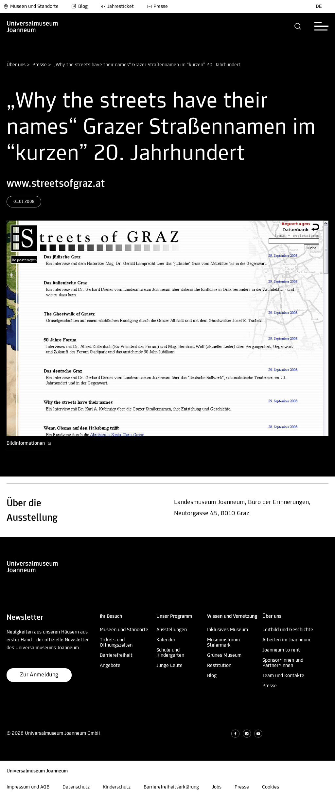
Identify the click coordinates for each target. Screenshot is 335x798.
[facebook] (235, 734)
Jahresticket (120, 6)
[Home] (32, 26)
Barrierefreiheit (116, 655)
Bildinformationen (26, 443)
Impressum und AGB (28, 787)
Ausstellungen (171, 630)
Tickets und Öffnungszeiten (116, 642)
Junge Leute (169, 665)
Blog (83, 6)
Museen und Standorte (34, 6)
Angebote (110, 665)
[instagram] (247, 734)
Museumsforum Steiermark (223, 642)
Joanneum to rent (281, 650)
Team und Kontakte (283, 675)
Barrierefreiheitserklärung (171, 787)
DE (319, 6)
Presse (160, 6)
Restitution (219, 665)
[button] (297, 26)
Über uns (16, 65)
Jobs (216, 787)
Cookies (270, 787)
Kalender (165, 640)
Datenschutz (76, 787)
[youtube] (258, 734)
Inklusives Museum (227, 630)
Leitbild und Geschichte (287, 630)
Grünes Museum (224, 655)
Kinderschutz (117, 787)
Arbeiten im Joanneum (286, 640)
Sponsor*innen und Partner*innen (282, 663)
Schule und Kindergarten (170, 653)
